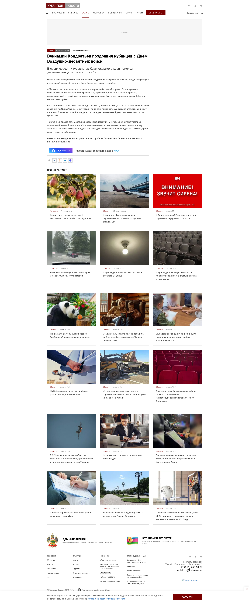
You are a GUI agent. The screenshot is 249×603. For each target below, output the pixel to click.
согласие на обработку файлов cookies (106, 599)
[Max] (70, 160)
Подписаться (63, 151)
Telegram (201, 6)
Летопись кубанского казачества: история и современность (109, 566)
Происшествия (115, 13)
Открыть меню (47, 13)
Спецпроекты (155, 13)
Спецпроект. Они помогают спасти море (136, 561)
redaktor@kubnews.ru (189, 570)
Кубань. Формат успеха (110, 581)
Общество (73, 13)
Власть (85, 13)
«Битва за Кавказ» (108, 560)
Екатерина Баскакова (82, 51)
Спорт (129, 13)
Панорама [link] (54, 211)
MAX (116, 150)
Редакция (131, 566)
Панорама (104, 556)
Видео (75, 564)
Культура (77, 556)
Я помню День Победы (136, 556)
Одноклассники (195, 6)
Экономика (98, 13)
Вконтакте (189, 6)
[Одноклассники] (60, 160)
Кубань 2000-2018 (107, 577)
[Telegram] (65, 160)
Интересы (77, 577)
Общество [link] (106, 211)
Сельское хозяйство (82, 573)
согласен (187, 597)
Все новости (58, 13)
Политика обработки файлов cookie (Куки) (136, 582)
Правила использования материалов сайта (137, 576)
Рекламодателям (134, 571)
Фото (75, 560)
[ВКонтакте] (54, 160)
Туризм (139, 13)
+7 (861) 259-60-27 (191, 567)
